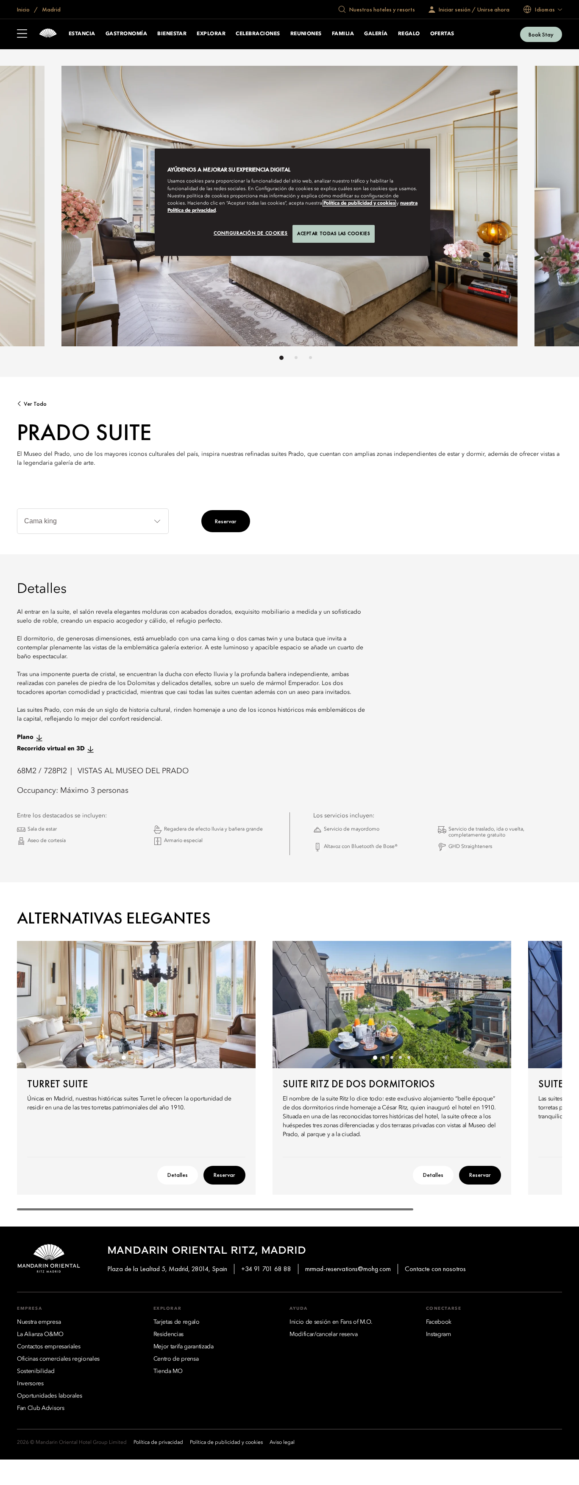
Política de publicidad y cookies (359, 203)
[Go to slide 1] (281, 358)
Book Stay (541, 34)
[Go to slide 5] (409, 1057)
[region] (292, 202)
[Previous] (42, 208)
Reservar (226, 521)
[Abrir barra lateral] (22, 34)
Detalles (177, 1175)
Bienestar (172, 33)
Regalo (409, 33)
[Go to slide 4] (149, 1057)
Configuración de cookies (251, 233)
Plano (25, 737)
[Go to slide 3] (310, 357)
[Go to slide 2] (296, 357)
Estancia (82, 33)
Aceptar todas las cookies (333, 233)
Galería (375, 33)
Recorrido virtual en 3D (51, 749)
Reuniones (306, 33)
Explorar (211, 33)
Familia (343, 33)
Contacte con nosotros (435, 1268)
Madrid (51, 9)
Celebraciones (258, 33)
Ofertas (442, 33)
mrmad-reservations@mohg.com (348, 1268)
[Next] (536, 208)
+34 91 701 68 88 (266, 1268)
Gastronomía (126, 33)
